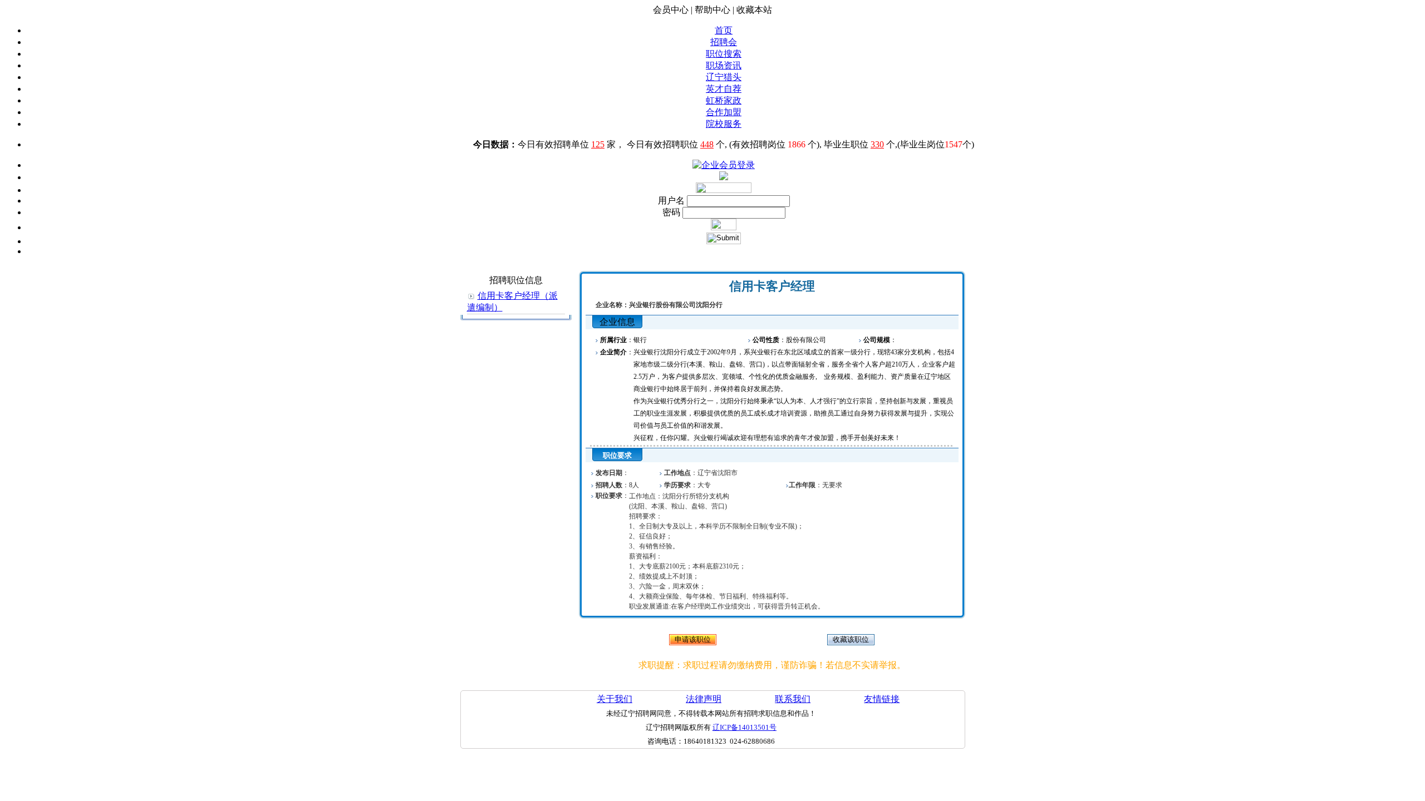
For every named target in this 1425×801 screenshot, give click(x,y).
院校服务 (723, 123)
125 (598, 144)
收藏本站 (754, 9)
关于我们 (614, 699)
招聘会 (723, 42)
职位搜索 (723, 53)
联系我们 (792, 699)
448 (707, 144)
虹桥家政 (723, 100)
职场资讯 (723, 65)
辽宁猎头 (723, 77)
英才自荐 (723, 88)
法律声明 (703, 699)
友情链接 (882, 699)
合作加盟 (723, 112)
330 (877, 144)
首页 (724, 30)
